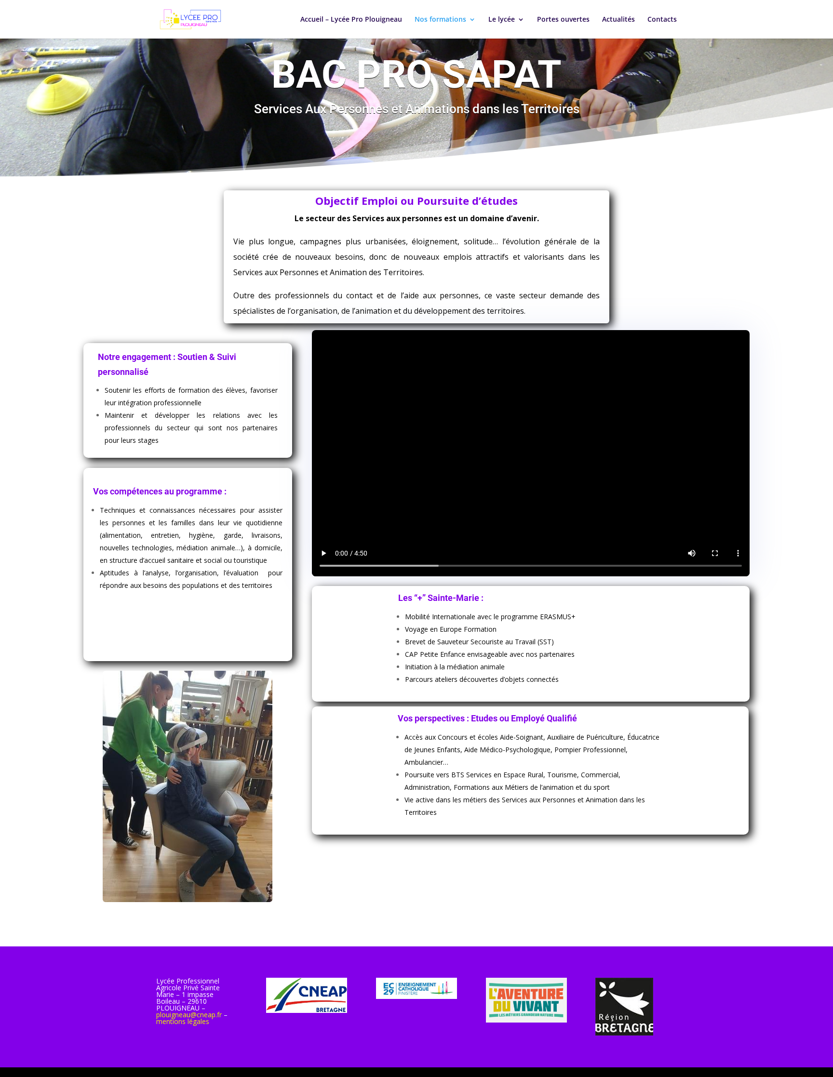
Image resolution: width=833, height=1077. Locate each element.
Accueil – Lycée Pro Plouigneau (351, 20)
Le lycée (501, 20)
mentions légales (182, 1021)
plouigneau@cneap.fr (189, 1014)
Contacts (662, 20)
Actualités (618, 20)
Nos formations (440, 20)
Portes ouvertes (563, 20)
